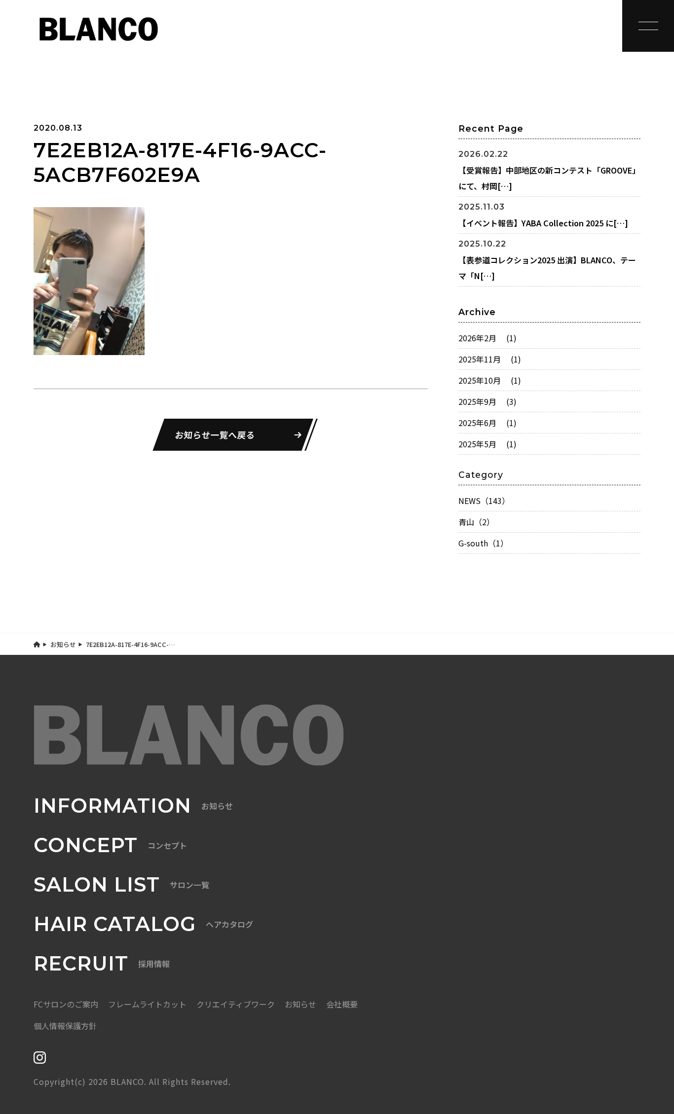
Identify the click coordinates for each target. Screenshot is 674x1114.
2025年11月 (489, 359)
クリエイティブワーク (235, 1004)
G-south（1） (483, 543)
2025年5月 (487, 444)
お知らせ (63, 644)
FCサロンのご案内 (66, 1004)
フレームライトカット (147, 1004)
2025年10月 (489, 380)
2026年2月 (487, 338)
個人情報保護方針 (65, 1026)
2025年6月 (487, 423)
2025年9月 (487, 401)
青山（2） (476, 522)
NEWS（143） (484, 500)
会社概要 (342, 1004)
